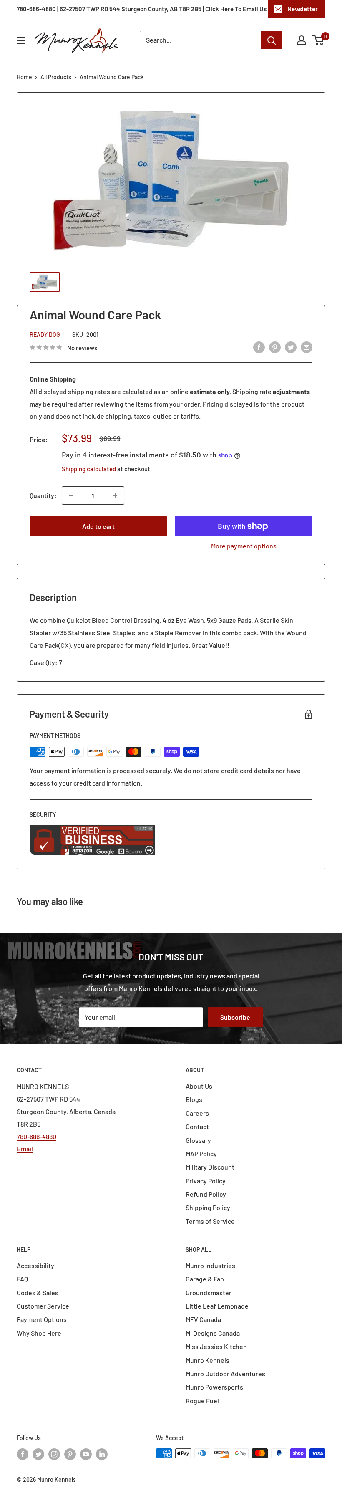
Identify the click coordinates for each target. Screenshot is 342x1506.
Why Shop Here (39, 1333)
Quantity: (43, 495)
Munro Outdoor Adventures (225, 1373)
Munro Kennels (207, 1360)
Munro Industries (210, 1265)
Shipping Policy (208, 1207)
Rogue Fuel (202, 1401)
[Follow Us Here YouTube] (86, 1454)
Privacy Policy (206, 1181)
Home (24, 77)
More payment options (244, 546)
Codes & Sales (37, 1292)
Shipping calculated (89, 469)
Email (25, 1148)
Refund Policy (206, 1194)
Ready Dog (45, 334)
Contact (197, 1126)
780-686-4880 (36, 1136)
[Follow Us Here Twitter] (38, 1454)
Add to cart (98, 526)
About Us (199, 1086)
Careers (197, 1113)
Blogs (194, 1099)
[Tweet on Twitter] (291, 346)
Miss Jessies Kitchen (216, 1346)
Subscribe (235, 1017)
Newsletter (302, 9)
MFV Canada (203, 1319)
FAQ (22, 1279)
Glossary (198, 1140)
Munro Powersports (214, 1387)
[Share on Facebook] (259, 346)
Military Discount (210, 1167)
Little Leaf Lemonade (217, 1306)
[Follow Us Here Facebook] (22, 1454)
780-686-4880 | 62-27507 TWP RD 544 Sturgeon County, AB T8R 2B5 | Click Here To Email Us (142, 9)
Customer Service (43, 1306)
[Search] (271, 40)
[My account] (301, 40)
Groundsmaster (208, 1292)
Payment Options (42, 1319)
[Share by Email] (306, 346)
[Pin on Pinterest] (275, 346)
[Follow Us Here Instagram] (54, 1454)
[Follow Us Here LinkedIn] (102, 1454)
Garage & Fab (205, 1279)
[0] (318, 40)
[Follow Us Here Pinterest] (70, 1454)
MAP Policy (201, 1153)
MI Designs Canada (213, 1333)
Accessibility (35, 1265)
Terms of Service (210, 1221)
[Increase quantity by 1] (115, 495)
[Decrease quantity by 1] (71, 495)
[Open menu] (21, 40)
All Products (55, 77)
